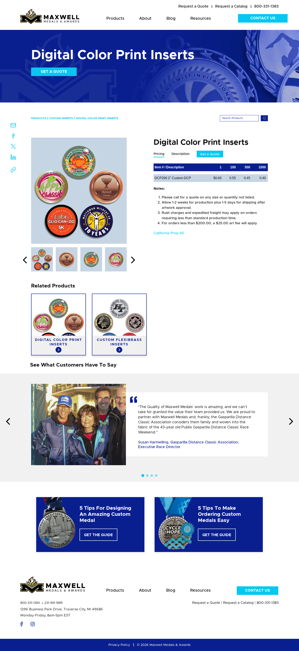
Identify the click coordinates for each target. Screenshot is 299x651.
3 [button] (152, 475)
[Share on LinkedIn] (13, 158)
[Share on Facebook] (13, 136)
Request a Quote (206, 602)
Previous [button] (25, 260)
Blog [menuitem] (171, 18)
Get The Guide (98, 535)
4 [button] (156, 475)
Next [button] (133, 260)
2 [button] (147, 475)
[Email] (13, 126)
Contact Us (262, 18)
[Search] (264, 118)
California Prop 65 (169, 233)
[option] (79, 191)
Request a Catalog (238, 602)
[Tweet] (13, 147)
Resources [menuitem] (200, 18)
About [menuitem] (145, 18)
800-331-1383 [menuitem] (266, 6)
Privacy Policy (119, 645)
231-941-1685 (53, 602)
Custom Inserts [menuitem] (61, 118)
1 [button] (142, 475)
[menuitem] (193, 6)
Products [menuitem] (115, 18)
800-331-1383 (30, 602)
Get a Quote (54, 72)
